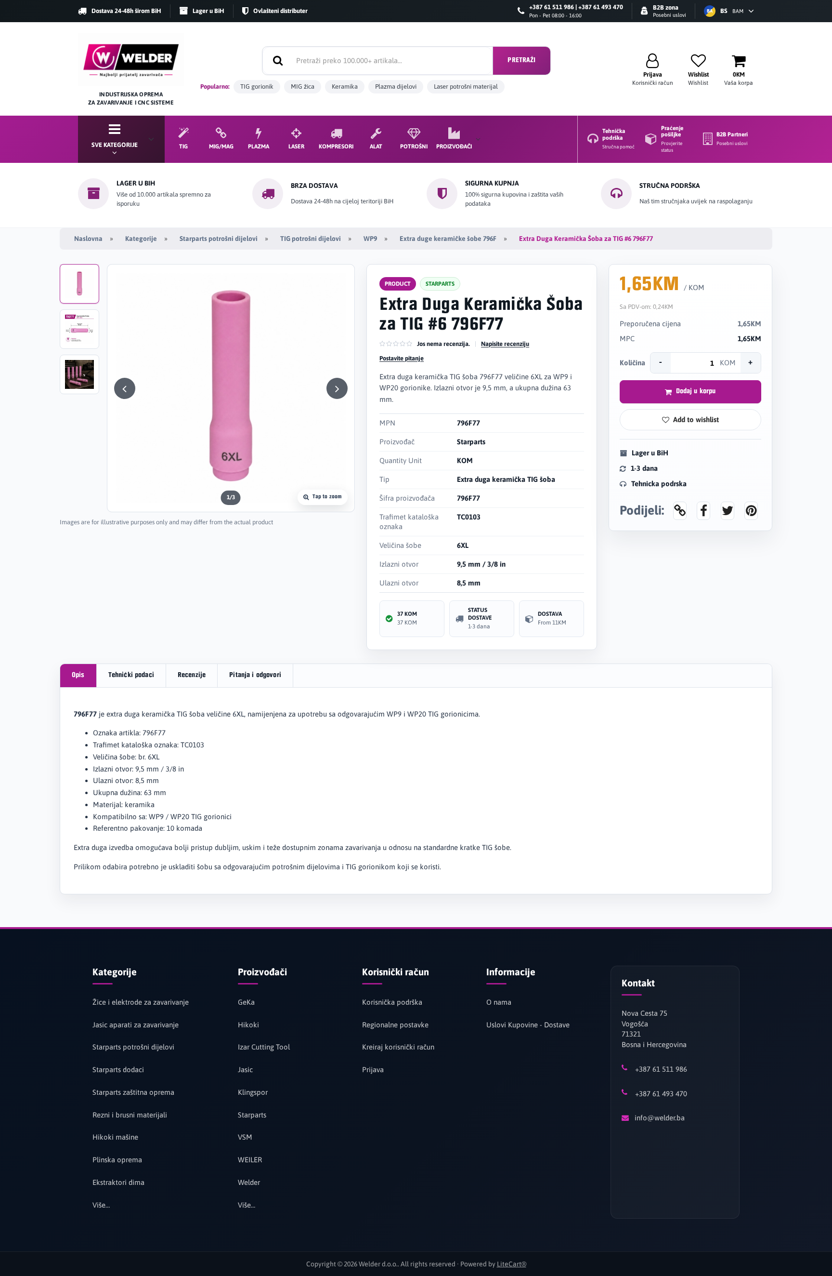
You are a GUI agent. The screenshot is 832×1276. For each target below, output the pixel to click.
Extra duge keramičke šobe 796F (448, 238)
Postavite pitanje (401, 358)
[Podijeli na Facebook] (703, 510)
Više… (101, 1205)
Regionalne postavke (395, 1025)
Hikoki (248, 1025)
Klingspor (253, 1092)
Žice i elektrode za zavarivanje (140, 1002)
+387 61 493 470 (661, 1094)
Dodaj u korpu (696, 391)
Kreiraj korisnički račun (398, 1047)
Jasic (245, 1069)
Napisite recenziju (505, 343)
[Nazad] (124, 388)
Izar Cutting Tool (264, 1047)
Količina (632, 363)
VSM (245, 1137)
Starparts (252, 1115)
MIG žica (302, 86)
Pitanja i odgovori (255, 675)
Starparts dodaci (118, 1069)
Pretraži (521, 60)
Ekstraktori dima (118, 1182)
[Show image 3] (79, 374)
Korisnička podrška (392, 1002)
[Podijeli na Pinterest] (751, 510)
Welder (249, 1182)
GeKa (246, 1002)
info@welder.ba (660, 1118)
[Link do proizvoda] (680, 510)
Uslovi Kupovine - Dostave (528, 1025)
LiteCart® (511, 1264)
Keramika (345, 86)
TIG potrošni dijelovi (310, 238)
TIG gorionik (256, 86)
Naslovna (88, 238)
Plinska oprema (117, 1160)
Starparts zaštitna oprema (133, 1092)
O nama (498, 1002)
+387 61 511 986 (661, 1069)
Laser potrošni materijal (466, 86)
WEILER (250, 1160)
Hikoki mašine (115, 1137)
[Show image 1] (79, 284)
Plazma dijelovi (395, 86)
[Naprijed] (337, 388)
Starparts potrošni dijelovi (219, 238)
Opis (78, 675)
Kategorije (141, 238)
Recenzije (192, 675)
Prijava (373, 1069)
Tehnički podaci (131, 675)
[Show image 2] (79, 329)
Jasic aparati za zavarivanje (135, 1025)
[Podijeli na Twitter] (727, 510)
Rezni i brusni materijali (129, 1115)
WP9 (370, 238)
